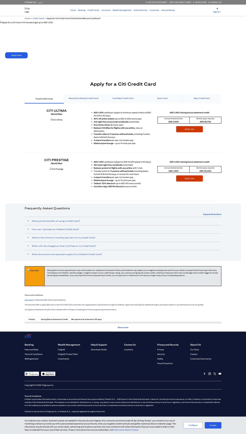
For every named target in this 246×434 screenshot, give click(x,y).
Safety (160, 359)
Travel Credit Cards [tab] (44, 99)
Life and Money (168, 10)
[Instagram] (209, 373)
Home (73, 10)
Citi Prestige (56, 160)
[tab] (81, 10)
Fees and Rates (31, 349)
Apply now (185, 129)
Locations (128, 349)
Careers (193, 354)
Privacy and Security (168, 344)
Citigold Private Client (68, 354)
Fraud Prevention (165, 363)
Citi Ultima (56, 110)
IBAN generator (32, 359)
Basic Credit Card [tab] (202, 98)
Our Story (194, 349)
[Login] (217, 8)
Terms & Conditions (34, 354)
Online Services (140, 10)
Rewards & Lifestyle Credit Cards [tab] (84, 98)
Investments (63, 359)
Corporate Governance (200, 359)
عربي (40, 2)
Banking (81, 10)
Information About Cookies (126, 430)
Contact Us (216, 2)
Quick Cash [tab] (162, 98)
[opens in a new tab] (57, 119)
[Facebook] (204, 373)
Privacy (160, 349)
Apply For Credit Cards (180, 2)
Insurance (105, 10)
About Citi (195, 344)
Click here (29, 300)
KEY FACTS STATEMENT (157, 2)
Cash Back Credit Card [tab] (122, 98)
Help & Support (99, 344)
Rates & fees (201, 2)
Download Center (99, 349)
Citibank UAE (30, 2)
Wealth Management (121, 10)
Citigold (61, 349)
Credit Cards (93, 10)
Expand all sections (212, 214)
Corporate (154, 10)
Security (161, 354)
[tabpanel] (123, 149)
